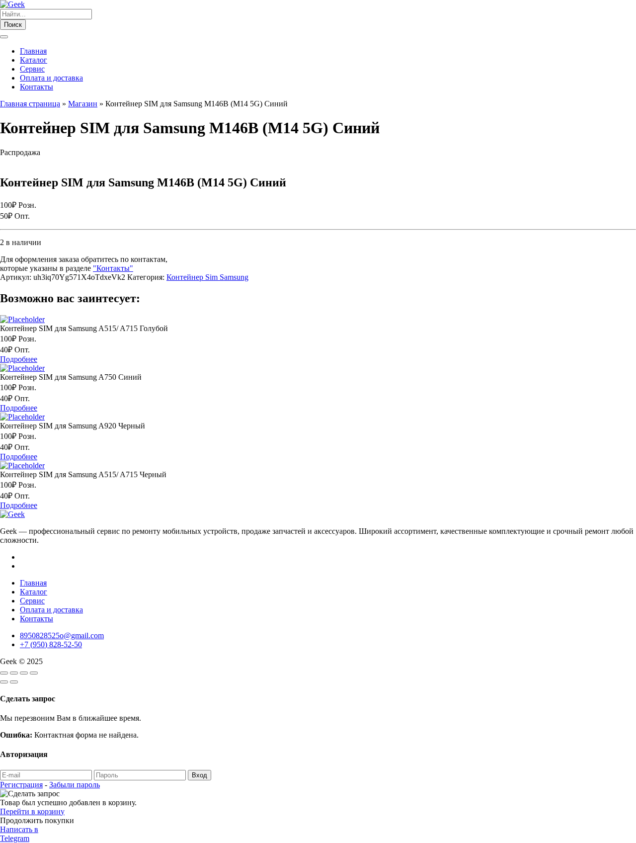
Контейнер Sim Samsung (207, 277)
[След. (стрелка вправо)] (14, 681)
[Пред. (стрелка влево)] (4, 681)
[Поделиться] (24, 673)
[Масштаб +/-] (4, 673)
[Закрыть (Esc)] (34, 673)
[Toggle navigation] (4, 36)
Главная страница (30, 103)
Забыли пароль (74, 784)
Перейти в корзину (32, 811)
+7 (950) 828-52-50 (51, 644)
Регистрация (21, 784)
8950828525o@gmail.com (62, 635)
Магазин (82, 103)
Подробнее (18, 359)
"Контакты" (113, 268)
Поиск (13, 24)
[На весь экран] (14, 673)
